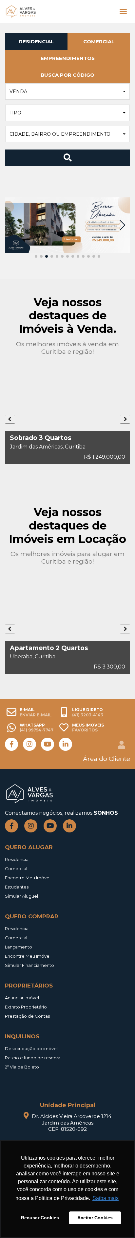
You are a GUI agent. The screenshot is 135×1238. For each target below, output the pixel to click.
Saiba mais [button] (105, 1198)
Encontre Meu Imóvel (27, 877)
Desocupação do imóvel (31, 1048)
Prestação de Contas (27, 1016)
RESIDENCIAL (36, 41)
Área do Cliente (106, 759)
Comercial (16, 868)
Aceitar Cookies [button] (95, 1217)
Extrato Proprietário (26, 1006)
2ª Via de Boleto (22, 1066)
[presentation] (10, 419)
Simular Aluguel (21, 896)
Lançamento (18, 946)
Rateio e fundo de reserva (32, 1057)
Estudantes (17, 886)
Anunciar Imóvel (22, 997)
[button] (67, 91)
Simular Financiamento (29, 965)
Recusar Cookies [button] (40, 1217)
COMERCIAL (98, 41)
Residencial (17, 859)
